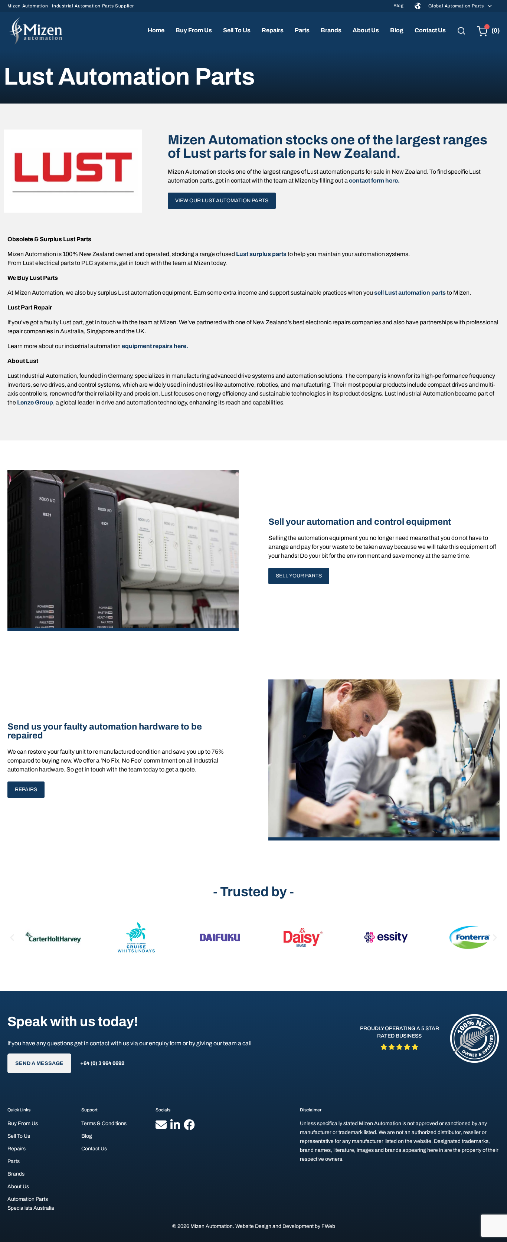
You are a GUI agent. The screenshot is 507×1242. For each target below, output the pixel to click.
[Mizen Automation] (34, 31)
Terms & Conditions (104, 1123)
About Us (366, 30)
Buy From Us (194, 30)
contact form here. (374, 180)
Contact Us (430, 30)
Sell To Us (237, 30)
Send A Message (39, 1063)
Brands (331, 30)
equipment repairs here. (155, 346)
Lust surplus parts (261, 254)
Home (156, 30)
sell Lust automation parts (410, 292)
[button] (12, 937)
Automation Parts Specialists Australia (30, 1203)
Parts (302, 30)
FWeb (328, 1226)
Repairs (273, 30)
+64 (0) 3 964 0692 (102, 1063)
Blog (398, 5)
